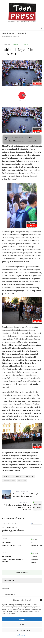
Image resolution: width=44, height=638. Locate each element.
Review (25, 44)
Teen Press (22, 101)
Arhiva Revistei (8, 594)
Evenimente (17, 44)
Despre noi (6, 589)
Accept (22, 619)
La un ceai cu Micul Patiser (12, 545)
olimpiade (22, 480)
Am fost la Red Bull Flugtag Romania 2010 (13, 531)
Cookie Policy (21, 635)
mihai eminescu (9, 480)
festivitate (29, 476)
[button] (41, 600)
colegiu (6, 476)
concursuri (17, 476)
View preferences (22, 630)
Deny (22, 625)
